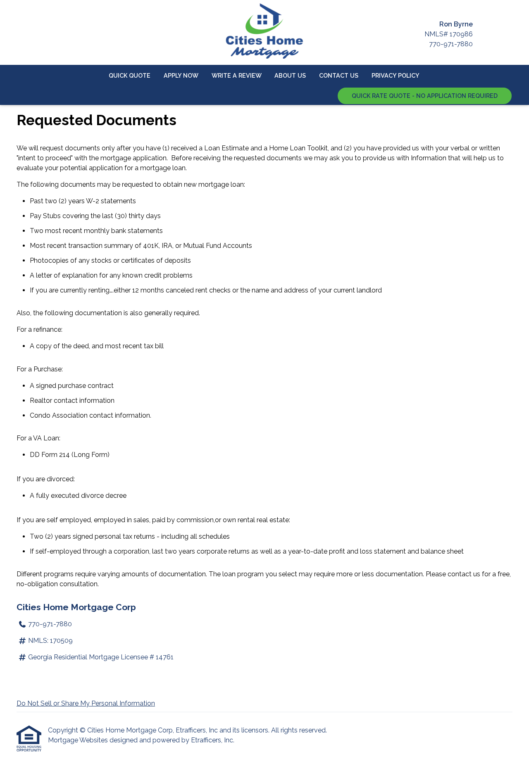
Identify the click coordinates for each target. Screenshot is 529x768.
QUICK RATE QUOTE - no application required (425, 95)
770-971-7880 (451, 44)
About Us (290, 75)
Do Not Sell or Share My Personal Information (86, 703)
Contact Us (338, 75)
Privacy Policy (395, 75)
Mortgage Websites (79, 740)
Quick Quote (129, 75)
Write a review (237, 75)
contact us (464, 574)
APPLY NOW (181, 75)
